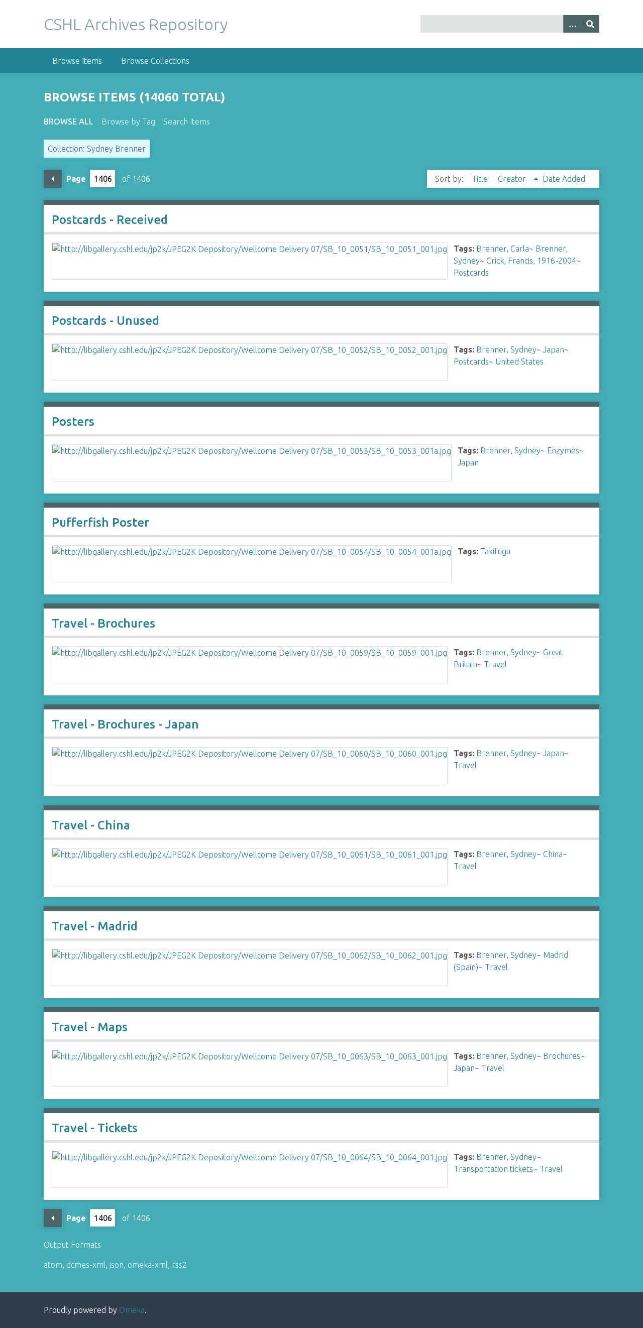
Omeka (132, 1309)
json (117, 1264)
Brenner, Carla (502, 248)
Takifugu (495, 551)
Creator (513, 178)
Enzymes (563, 450)
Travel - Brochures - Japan (125, 724)
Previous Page (53, 179)
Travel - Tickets (95, 1128)
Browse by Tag (128, 121)
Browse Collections (155, 60)
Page (76, 178)
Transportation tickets (493, 1168)
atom (53, 1264)
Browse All (68, 121)
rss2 (179, 1264)
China (553, 854)
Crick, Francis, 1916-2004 (531, 260)
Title (481, 178)
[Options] (572, 24)
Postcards (471, 272)
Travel (495, 664)
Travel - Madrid (95, 926)
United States (519, 361)
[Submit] (590, 24)
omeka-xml (148, 1264)
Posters (73, 421)
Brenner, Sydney (506, 349)
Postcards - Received (110, 219)
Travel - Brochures (103, 623)
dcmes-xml (85, 1264)
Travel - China (91, 825)
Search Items (186, 121)
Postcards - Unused (105, 320)
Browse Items (77, 60)
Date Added (564, 178)
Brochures (561, 1055)
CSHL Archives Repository (136, 24)
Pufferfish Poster (100, 522)
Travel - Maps (90, 1027)
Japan (553, 349)
